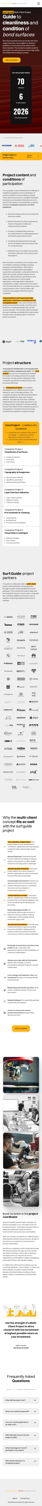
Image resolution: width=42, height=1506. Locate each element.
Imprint (15, 1498)
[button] (38, 3)
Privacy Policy (25, 1498)
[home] (14, 3)
